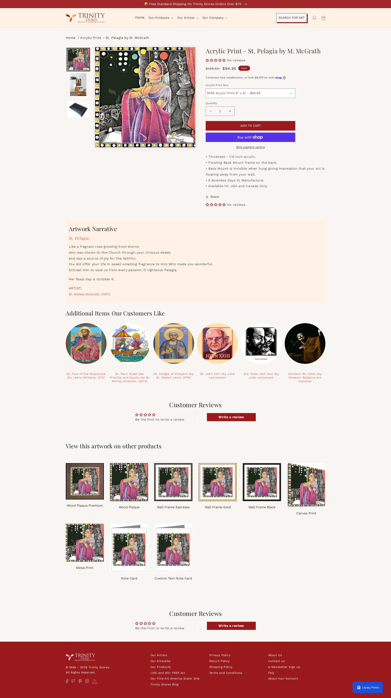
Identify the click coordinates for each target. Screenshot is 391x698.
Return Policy (219, 661)
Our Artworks (160, 661)
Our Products (160, 667)
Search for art (291, 18)
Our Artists (158, 655)
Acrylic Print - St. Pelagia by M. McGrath (114, 38)
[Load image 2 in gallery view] (78, 84)
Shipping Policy (221, 667)
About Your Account (283, 678)
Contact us (276, 661)
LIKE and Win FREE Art (167, 672)
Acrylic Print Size (217, 85)
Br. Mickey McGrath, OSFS (89, 294)
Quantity (211, 103)
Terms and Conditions (225, 672)
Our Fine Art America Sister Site (175, 678)
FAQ (271, 672)
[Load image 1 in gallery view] (78, 59)
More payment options (250, 147)
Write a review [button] (231, 417)
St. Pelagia (79, 238)
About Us (275, 655)
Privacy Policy (219, 655)
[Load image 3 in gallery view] (78, 109)
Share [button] (214, 196)
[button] (160, 17)
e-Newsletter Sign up (284, 667)
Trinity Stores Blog (164, 684)
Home (71, 38)
